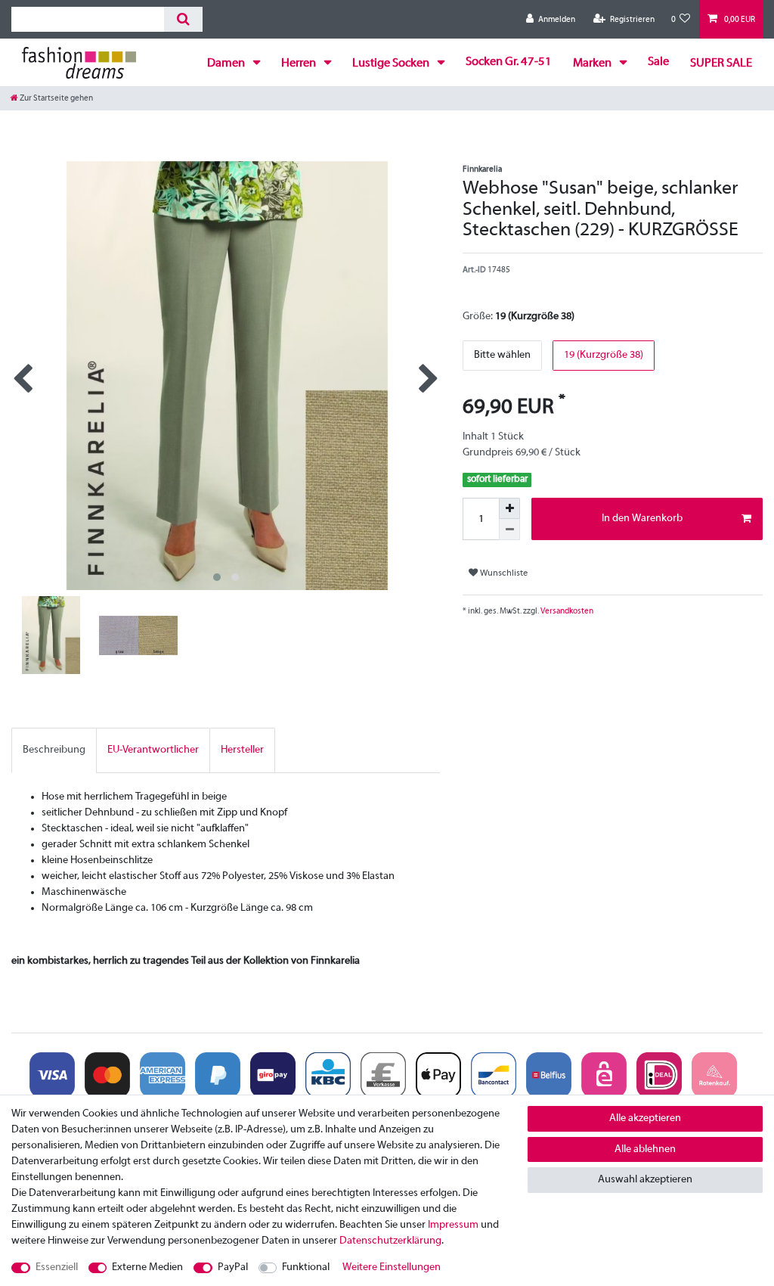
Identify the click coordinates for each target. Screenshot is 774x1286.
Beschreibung (54, 750)
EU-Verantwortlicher (153, 750)
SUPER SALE (721, 63)
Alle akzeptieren (645, 1118)
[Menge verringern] (509, 529)
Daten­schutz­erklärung (390, 1241)
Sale (658, 62)
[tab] (54, 750)
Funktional (306, 1267)
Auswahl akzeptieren (645, 1179)
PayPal (233, 1267)
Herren (299, 63)
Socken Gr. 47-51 (509, 62)
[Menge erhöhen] (509, 508)
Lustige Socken (392, 63)
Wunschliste (503, 573)
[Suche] (183, 19)
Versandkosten (566, 611)
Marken (593, 63)
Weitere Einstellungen (391, 1267)
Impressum (453, 1225)
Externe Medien (147, 1267)
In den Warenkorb (642, 518)
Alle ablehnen (645, 1149)
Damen (227, 63)
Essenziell (57, 1267)
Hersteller (242, 750)
